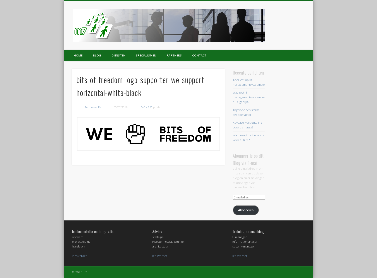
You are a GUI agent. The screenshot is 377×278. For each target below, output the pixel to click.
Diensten (118, 55)
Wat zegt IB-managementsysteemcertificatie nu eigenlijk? (253, 97)
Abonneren (246, 210)
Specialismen (146, 55)
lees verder (79, 256)
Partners (174, 55)
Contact (199, 55)
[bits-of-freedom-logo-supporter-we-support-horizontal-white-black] (148, 134)
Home (78, 55)
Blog (97, 55)
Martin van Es (93, 107)
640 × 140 (147, 107)
